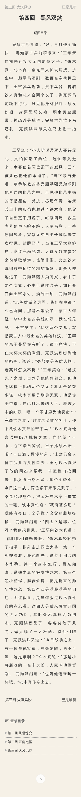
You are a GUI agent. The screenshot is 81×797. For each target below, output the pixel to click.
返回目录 (40, 33)
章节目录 (17, 721)
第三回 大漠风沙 (20, 750)
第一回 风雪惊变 (20, 733)
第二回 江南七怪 (20, 742)
